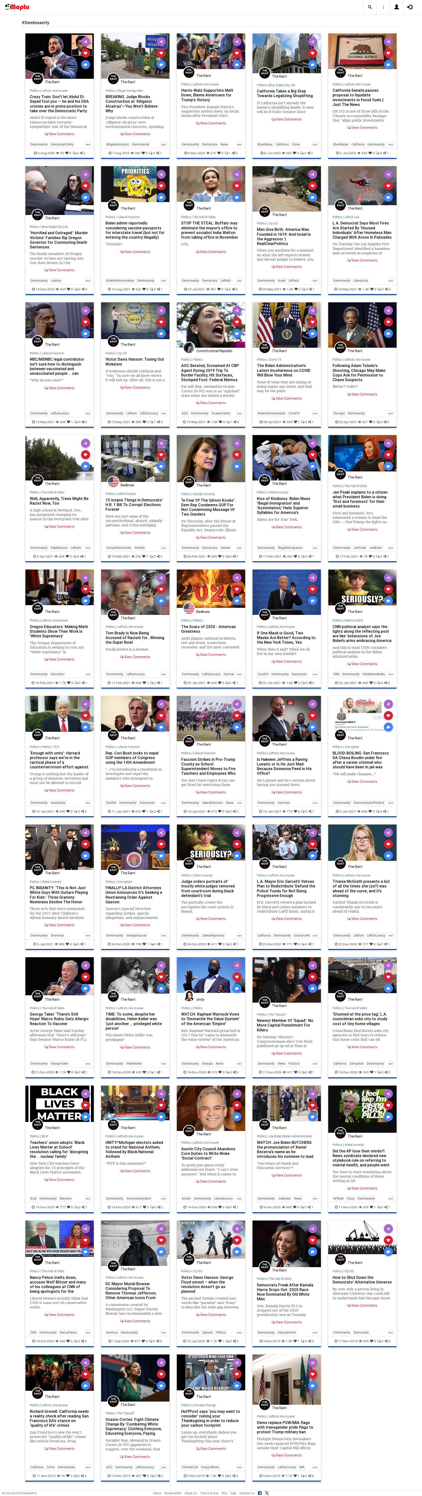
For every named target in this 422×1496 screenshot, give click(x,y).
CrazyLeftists (210, 1467)
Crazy (351, 1198)
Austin (186, 1198)
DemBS (140, 548)
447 (139, 1476)
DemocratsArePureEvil (369, 802)
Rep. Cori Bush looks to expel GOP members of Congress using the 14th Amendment (132, 758)
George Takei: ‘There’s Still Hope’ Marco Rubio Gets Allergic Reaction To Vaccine (59, 1019)
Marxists (66, 1198)
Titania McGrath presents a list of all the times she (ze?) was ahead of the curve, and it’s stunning (361, 888)
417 (290, 1072)
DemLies (284, 802)
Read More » (59, 56)
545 (364, 153)
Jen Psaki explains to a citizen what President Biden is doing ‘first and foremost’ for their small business (360, 499)
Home (157, 1493)
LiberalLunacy (223, 1198)
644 (214, 683)
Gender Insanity (204, 494)
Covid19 (294, 413)
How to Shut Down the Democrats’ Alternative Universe (362, 1279)
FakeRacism (59, 548)
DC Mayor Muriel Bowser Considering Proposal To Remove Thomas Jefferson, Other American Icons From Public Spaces (131, 1293)
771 (290, 944)
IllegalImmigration (290, 548)
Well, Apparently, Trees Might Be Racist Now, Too (59, 501)
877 (137, 1341)
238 (138, 556)
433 (138, 1072)
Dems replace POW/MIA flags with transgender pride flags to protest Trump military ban (285, 1427)
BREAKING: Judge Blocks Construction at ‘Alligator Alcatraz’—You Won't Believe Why (132, 103)
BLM (45, 1136)
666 (138, 683)
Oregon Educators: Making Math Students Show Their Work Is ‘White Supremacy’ (59, 631)
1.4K (365, 289)
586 (138, 422)
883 (61, 944)
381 (213, 289)
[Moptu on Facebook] (260, 1492)
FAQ (224, 1493)
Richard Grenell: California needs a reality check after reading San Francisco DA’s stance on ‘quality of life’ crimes (59, 1418)
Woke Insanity (278, 492)
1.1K (62, 1072)
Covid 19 (275, 359)
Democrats (209, 144)
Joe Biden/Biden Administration (290, 1136)
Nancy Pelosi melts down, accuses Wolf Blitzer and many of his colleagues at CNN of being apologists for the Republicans (58, 1287)
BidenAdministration (120, 280)
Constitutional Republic (214, 351)
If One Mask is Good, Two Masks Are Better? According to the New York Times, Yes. (286, 638)
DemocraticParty (62, 144)
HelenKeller (134, 1063)
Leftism (132, 413)
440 (365, 683)
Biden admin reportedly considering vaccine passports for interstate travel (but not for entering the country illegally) (135, 230)
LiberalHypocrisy (213, 935)
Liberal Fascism (128, 217)
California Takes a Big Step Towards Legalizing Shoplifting (285, 93)
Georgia (207, 1063)
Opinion (229, 674)
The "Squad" (277, 1014)
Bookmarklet (172, 1493)
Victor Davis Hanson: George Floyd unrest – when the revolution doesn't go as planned (207, 1284)
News (224, 144)
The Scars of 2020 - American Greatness (208, 629)
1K (366, 556)
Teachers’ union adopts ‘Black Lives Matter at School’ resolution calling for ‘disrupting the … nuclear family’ (59, 1149)
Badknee (127, 485)
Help (233, 1493)
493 (214, 556)
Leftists (226, 280)
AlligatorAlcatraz (117, 144)
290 (62, 811)
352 (138, 811)
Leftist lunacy (126, 494)
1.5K (289, 1341)
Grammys (57, 935)
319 (214, 1072)
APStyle (338, 1198)
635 (366, 1207)
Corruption (352, 747)
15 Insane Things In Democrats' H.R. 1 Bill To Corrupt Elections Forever (134, 505)
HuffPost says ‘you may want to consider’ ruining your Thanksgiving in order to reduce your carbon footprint (210, 1418)
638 (214, 1207)
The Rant (52, 82)
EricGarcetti (302, 935)
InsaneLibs (58, 802)
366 (289, 153)
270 (213, 153)
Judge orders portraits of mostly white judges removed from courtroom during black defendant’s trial (208, 888)
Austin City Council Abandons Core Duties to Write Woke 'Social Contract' (208, 1153)
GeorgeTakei (59, 1063)
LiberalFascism (212, 802)
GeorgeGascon (137, 935)
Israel (281, 280)
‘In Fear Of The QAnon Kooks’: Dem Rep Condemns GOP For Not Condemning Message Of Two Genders (208, 507)
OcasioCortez (220, 413)
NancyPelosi (68, 1332)
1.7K (62, 683)
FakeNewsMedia (374, 674)
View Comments (61, 134)
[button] (370, 7)
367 (365, 422)
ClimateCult (190, 1467)
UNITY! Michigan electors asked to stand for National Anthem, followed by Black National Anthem (134, 1149)
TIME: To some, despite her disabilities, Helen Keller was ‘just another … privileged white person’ (134, 1021)
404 (61, 556)
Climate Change (204, 1405)
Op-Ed (273, 223)
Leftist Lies (352, 217)
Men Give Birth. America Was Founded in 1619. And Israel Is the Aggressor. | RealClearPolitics (284, 236)
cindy (200, 999)
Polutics (294, 1063)
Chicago (339, 413)
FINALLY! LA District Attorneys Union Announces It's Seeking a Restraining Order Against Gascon (134, 894)
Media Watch (354, 620)
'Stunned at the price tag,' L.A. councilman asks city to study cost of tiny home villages (360, 1019)
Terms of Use (209, 1493)
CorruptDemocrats (118, 548)
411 (214, 944)
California (282, 144)
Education (57, 674)
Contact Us (247, 1493)
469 (63, 289)
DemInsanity (39, 144)
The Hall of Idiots (204, 217)
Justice (56, 280)
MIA (302, 1467)
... (88, 144)
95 (62, 153)
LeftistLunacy (60, 413)
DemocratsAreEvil (139, 1198)
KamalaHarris (287, 1332)
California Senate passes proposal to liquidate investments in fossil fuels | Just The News (358, 97)
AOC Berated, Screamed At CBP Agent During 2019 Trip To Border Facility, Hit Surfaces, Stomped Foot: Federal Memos (210, 372)
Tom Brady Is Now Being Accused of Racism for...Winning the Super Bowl (135, 638)
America (112, 1332)
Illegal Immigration (130, 91)
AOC (185, 413)
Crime (296, 144)
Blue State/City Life (282, 85)
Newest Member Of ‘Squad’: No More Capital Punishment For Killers (285, 1025)
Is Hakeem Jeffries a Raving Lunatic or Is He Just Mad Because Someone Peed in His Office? (284, 766)
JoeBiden (375, 548)
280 (137, 153)
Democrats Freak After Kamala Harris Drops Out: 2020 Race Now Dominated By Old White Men (285, 1291)
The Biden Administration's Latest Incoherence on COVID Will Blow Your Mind (283, 370)
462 (290, 556)
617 (139, 1207)
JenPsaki (360, 548)
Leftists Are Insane (54, 91)
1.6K (290, 289)
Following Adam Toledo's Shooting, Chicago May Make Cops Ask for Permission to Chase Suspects (359, 372)
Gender (225, 548)
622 (138, 289)
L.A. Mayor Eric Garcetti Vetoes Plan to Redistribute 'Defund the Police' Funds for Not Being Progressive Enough (286, 888)
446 (63, 422)
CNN (336, 674)
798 (138, 944)
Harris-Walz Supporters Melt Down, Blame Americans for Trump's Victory (207, 95)
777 (365, 944)
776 (290, 811)
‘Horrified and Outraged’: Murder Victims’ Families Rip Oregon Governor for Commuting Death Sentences (59, 239)
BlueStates (265, 144)
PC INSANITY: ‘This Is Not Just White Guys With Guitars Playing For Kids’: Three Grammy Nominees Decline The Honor (59, 894)
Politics (35, 91)
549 (290, 422)
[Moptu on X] (267, 1492)
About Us (191, 1493)
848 (364, 811)
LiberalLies (361, 280)
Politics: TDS (50, 747)
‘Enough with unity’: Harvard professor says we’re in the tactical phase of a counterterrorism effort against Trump (59, 762)
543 (62, 1341)
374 (214, 811)
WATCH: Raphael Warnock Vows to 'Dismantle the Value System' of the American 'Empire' (210, 1019)
